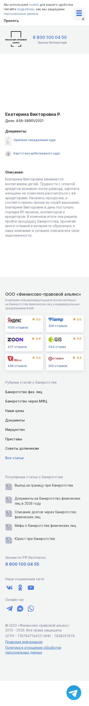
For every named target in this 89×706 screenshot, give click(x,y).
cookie (34, 4)
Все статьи (14, 458)
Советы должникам (22, 448)
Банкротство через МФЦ (26, 401)
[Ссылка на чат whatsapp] (31, 608)
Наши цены (14, 411)
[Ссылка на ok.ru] (20, 587)
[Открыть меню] (79, 13)
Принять (11, 21)
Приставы (13, 439)
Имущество (15, 429)
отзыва (57, 347)
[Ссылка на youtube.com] (31, 587)
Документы (15, 420)
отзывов (18, 327)
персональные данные (21, 13)
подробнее (25, 9)
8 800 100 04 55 (50, 37)
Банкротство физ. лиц (23, 392)
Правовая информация (23, 642)
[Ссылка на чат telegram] (9, 608)
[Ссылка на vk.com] (9, 587)
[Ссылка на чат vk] (20, 608)
